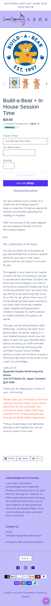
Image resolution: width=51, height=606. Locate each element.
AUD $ (24, 558)
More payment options (25, 190)
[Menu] (46, 19)
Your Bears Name (12, 147)
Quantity (7, 160)
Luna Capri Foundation (23, 592)
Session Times (10, 135)
